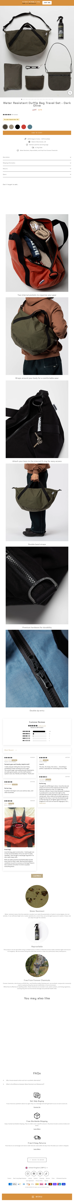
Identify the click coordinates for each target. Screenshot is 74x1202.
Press (53, 1178)
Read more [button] (42, 803)
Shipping (42, 1178)
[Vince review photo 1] (19, 827)
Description (6, 157)
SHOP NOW (51, 2)
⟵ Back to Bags (37, 1160)
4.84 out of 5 (42, 726)
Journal (30, 1178)
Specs (4, 174)
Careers (9, 1178)
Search (46, 1180)
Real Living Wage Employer (19, 1178)
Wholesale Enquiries (61, 1178)
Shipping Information (9, 163)
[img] (8, 758)
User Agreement (30, 1180)
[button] (7, 114)
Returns (5, 169)
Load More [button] (37, 876)
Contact (36, 1178)
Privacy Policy (39, 1180)
